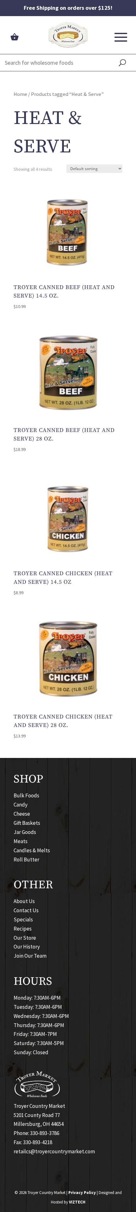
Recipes (23, 928)
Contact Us (26, 910)
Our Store (25, 937)
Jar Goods (25, 832)
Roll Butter (26, 859)
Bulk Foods (26, 795)
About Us (24, 901)
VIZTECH (77, 1202)
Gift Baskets (27, 822)
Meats (21, 841)
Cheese (22, 813)
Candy (21, 804)
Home (20, 94)
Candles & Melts (32, 850)
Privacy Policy (82, 1192)
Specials (23, 919)
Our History (27, 946)
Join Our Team (30, 955)
